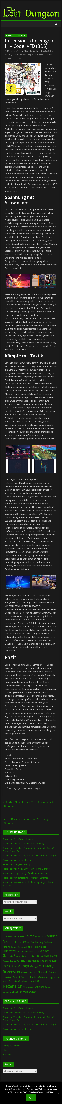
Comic (14, 946)
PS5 (37, 981)
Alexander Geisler (31, 51)
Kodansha (46, 960)
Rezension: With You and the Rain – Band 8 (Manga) (27, 868)
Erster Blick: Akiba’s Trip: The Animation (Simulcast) (29, 804)
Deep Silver (31, 54)
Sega (19, 58)
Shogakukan (28, 987)
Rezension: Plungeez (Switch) (16, 864)
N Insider (7, 1054)
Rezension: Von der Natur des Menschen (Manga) (26, 877)
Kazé (6, 960)
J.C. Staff (41, 955)
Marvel (24, 972)
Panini (7, 977)
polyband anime (28, 981)
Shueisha (39, 986)
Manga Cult (37, 966)
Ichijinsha (33, 956)
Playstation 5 (14, 981)
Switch (32, 991)
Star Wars (22, 991)
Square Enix (10, 991)
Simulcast (49, 987)
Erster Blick (36, 951)
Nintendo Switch (47, 972)
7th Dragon (52, 51)
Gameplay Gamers (11, 1045)
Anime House (40, 937)
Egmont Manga (24, 951)
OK (31, 1097)
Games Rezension (44, 54)
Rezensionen (21, 35)
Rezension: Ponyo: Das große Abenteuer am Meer (26, 873)
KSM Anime (10, 966)
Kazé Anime (17, 960)
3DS (44, 51)
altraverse (18, 936)
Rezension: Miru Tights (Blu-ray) (17, 860)
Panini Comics (21, 977)
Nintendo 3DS (10, 58)
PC (47, 977)
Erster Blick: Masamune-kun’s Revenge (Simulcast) (26, 821)
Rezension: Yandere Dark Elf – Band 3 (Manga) (24, 843)
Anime (29, 935)
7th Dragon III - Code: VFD (15, 54)
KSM (54, 960)
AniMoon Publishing (31, 942)
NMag (6, 1050)
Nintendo (33, 972)
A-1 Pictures (7, 937)
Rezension (13, 986)
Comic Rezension (35, 946)
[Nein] (58, 1093)
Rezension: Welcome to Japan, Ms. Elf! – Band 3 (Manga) (29, 855)
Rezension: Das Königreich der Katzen (20, 839)
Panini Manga (37, 977)
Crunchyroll (9, 951)
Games (9, 35)
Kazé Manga (32, 960)
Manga (23, 965)
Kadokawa (51, 955)
